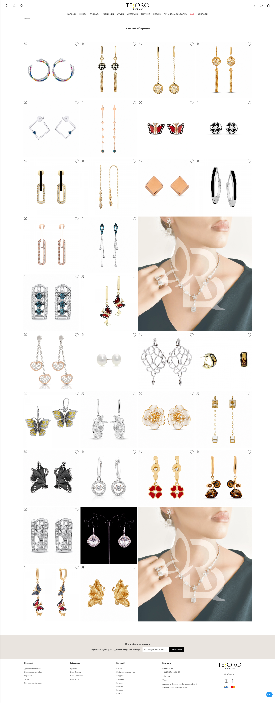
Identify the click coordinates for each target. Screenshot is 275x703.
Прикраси (94, 14)
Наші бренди (75, 672)
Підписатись (176, 650)
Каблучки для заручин (125, 672)
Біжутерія (145, 14)
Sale (192, 14)
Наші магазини (76, 675)
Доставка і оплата (32, 668)
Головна (71, 14)
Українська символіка (175, 14)
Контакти (203, 14)
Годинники (108, 14)
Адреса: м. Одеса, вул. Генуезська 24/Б (179, 684)
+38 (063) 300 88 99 (171, 672)
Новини (157, 14)
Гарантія (28, 675)
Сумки (120, 14)
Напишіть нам (168, 668)
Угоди (26, 679)
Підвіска (119, 686)
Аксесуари (132, 14)
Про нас (73, 668)
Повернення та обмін (33, 672)
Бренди (82, 14)
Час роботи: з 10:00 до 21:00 (174, 687)
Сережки (120, 679)
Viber (164, 679)
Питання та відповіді (33, 683)
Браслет (120, 683)
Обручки (120, 675)
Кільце (119, 668)
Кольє (118, 693)
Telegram (166, 676)
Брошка (119, 690)
